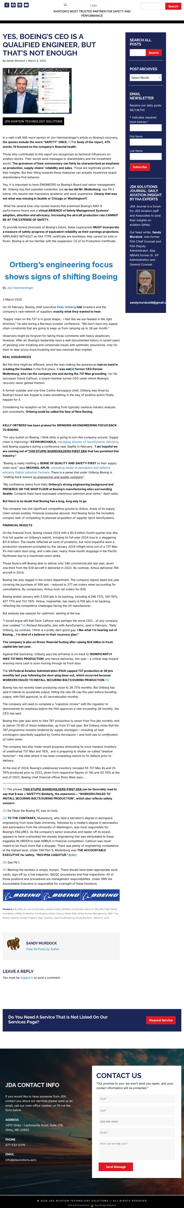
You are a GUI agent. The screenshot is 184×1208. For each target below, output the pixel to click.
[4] (24, 625)
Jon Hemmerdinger (20, 288)
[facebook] (13, 5)
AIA (14, 909)
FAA (101, 909)
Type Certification (63, 917)
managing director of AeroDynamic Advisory (88, 442)
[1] (69, 142)
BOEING (66, 909)
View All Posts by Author (42, 949)
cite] (73, 855)
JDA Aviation (143, 211)
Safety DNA (70, 913)
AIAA (20, 909)
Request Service (161, 1020)
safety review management (92, 913)
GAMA (18, 913)
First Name (136, 136)
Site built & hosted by (92, 1205)
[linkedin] (19, 5)
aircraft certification (34, 909)
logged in (26, 977)
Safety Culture (56, 913)
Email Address (139, 121)
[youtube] (26, 5)
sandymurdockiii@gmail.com (150, 302)
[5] (107, 680)
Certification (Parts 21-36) (85, 909)
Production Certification (35, 913)
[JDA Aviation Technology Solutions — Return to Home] (92, 5)
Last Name (136, 150)
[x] (6, 5)
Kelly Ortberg (66, 307)
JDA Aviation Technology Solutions (78, 1200)
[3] (5, 818)
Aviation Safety (53, 909)
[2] (5, 810)
